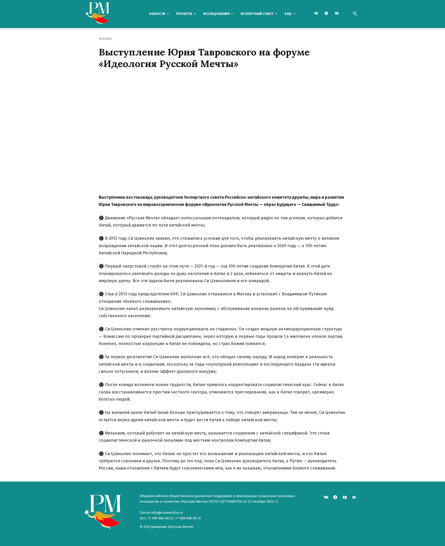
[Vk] (316, 14)
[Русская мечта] (108, 14)
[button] (355, 13)
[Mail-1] (354, 497)
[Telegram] (326, 14)
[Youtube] (337, 14)
